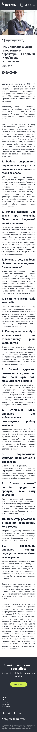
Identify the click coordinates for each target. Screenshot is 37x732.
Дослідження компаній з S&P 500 (18, 84)
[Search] (25, 5)
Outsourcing (5, 704)
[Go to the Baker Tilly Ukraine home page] (9, 5)
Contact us (18, 684)
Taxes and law (6, 707)
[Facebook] (15, 713)
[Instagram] (9, 713)
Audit (3, 699)
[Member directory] (29, 5)
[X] (20, 713)
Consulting (5, 702)
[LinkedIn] (4, 713)
